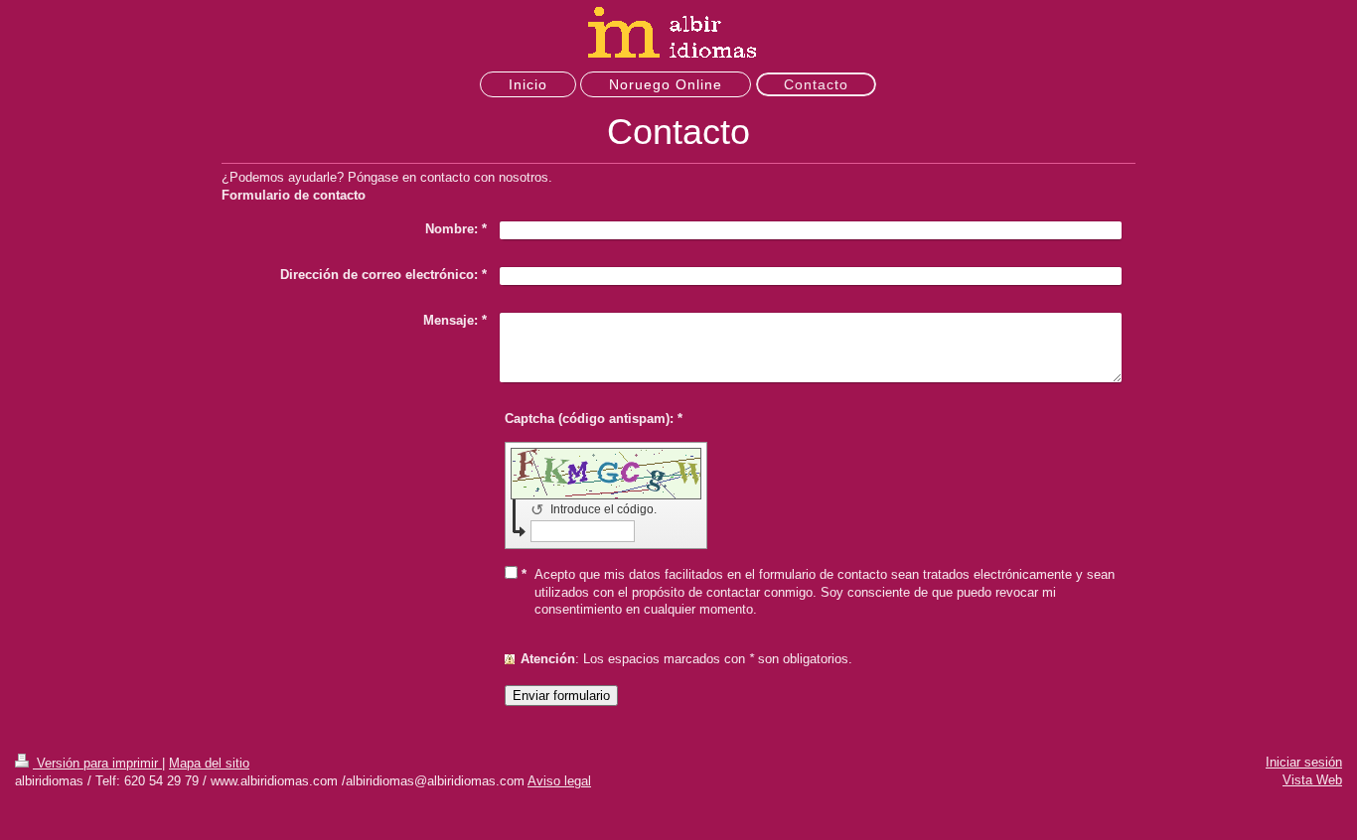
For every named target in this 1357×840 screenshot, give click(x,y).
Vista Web (1312, 779)
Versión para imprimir (97, 763)
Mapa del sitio (209, 763)
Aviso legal (559, 780)
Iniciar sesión (1304, 762)
